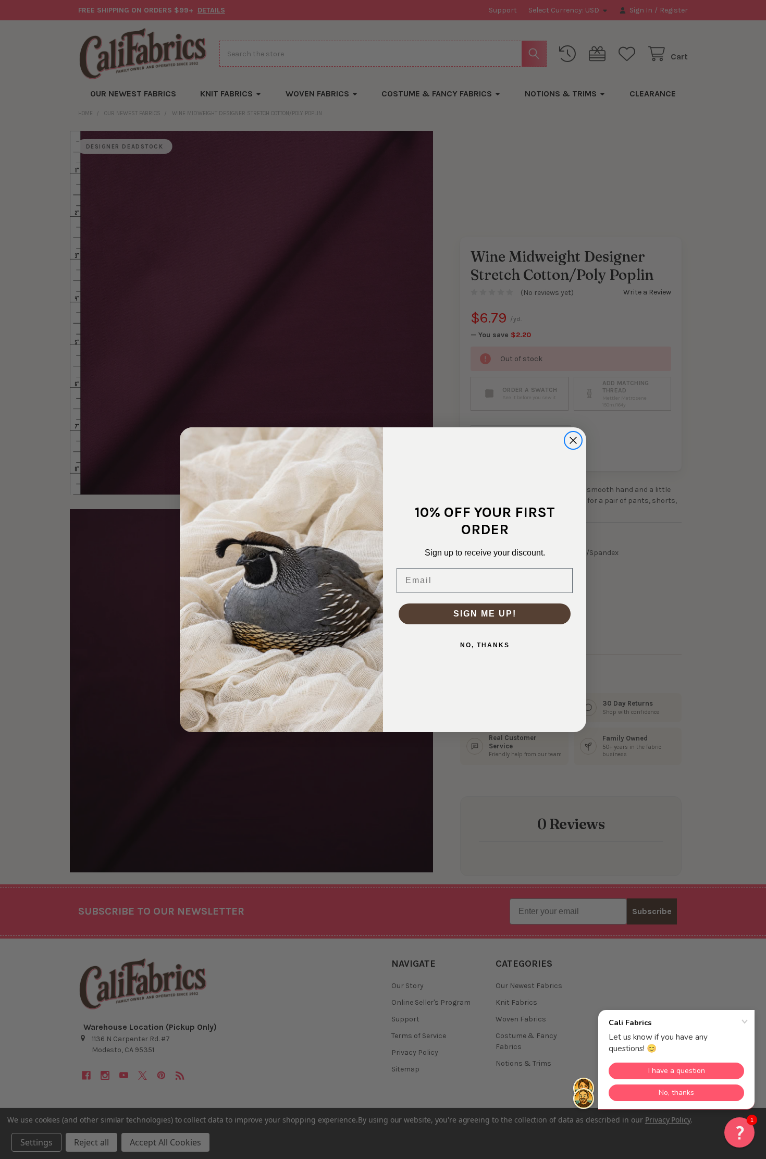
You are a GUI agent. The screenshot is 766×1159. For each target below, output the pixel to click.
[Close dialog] (573, 440)
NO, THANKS (485, 645)
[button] (739, 1132)
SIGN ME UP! (484, 613)
